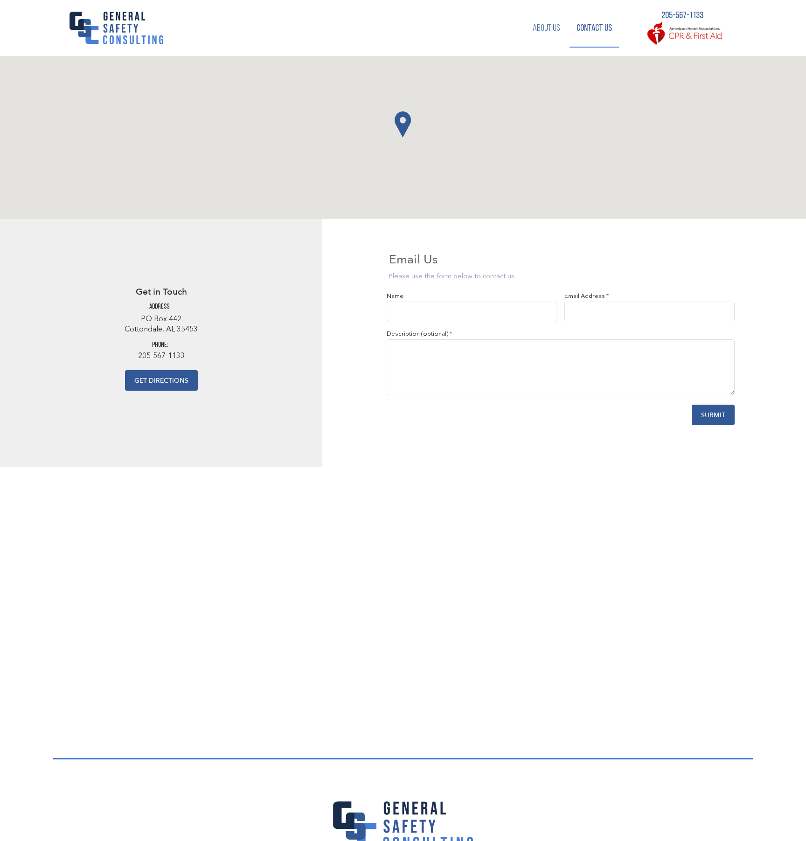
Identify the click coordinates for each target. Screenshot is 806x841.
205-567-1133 (682, 16)
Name (395, 296)
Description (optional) (417, 334)
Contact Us (594, 28)
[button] (403, 124)
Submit (713, 415)
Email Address (584, 296)
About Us (546, 28)
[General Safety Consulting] (116, 28)
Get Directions (161, 380)
